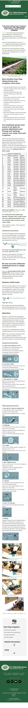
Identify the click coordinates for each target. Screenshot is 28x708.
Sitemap (13, 695)
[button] (14, 645)
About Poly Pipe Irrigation (10, 630)
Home (5, 673)
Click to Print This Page (14, 678)
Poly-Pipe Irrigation (8, 637)
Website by (14, 698)
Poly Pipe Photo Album (9, 634)
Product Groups (7, 674)
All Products (15, 674)
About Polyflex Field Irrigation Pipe (12, 632)
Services (22, 673)
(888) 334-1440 (16, 1)
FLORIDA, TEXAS (14, 690)
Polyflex (4, 33)
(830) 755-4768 (15, 2)
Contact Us (21, 674)
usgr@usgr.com (15, 211)
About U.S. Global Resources (14, 673)
